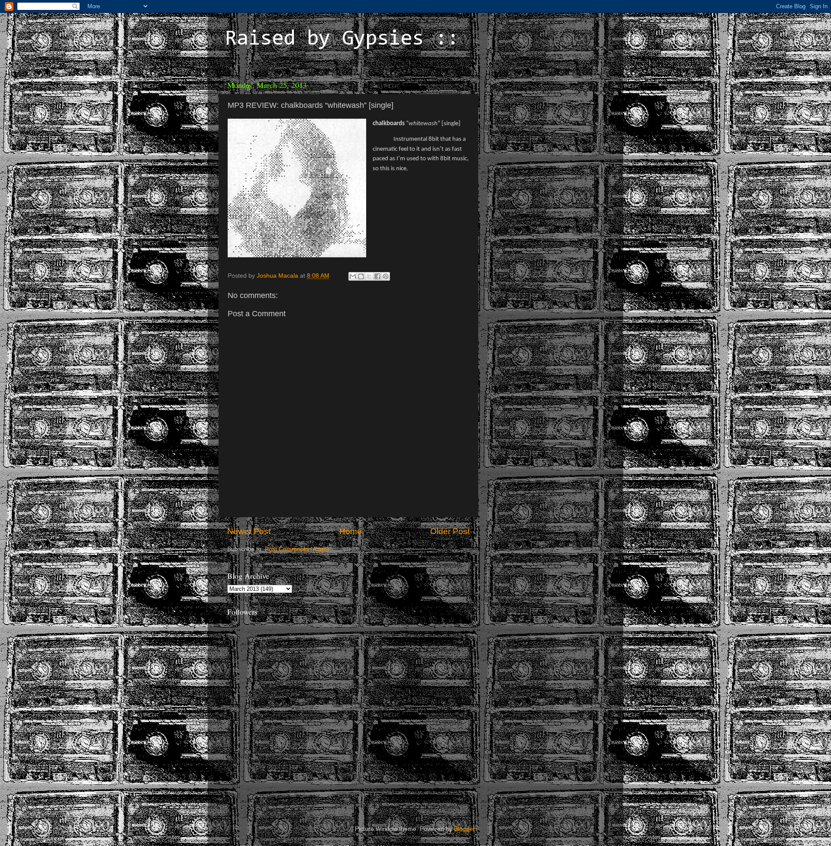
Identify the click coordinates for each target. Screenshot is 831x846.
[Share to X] (369, 276)
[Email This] (352, 276)
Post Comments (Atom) (297, 549)
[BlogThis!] (361, 276)
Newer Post (249, 531)
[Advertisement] (543, 130)
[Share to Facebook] (377, 276)
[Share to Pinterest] (385, 276)
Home (350, 531)
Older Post (450, 531)
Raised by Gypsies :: (342, 39)
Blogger (464, 829)
